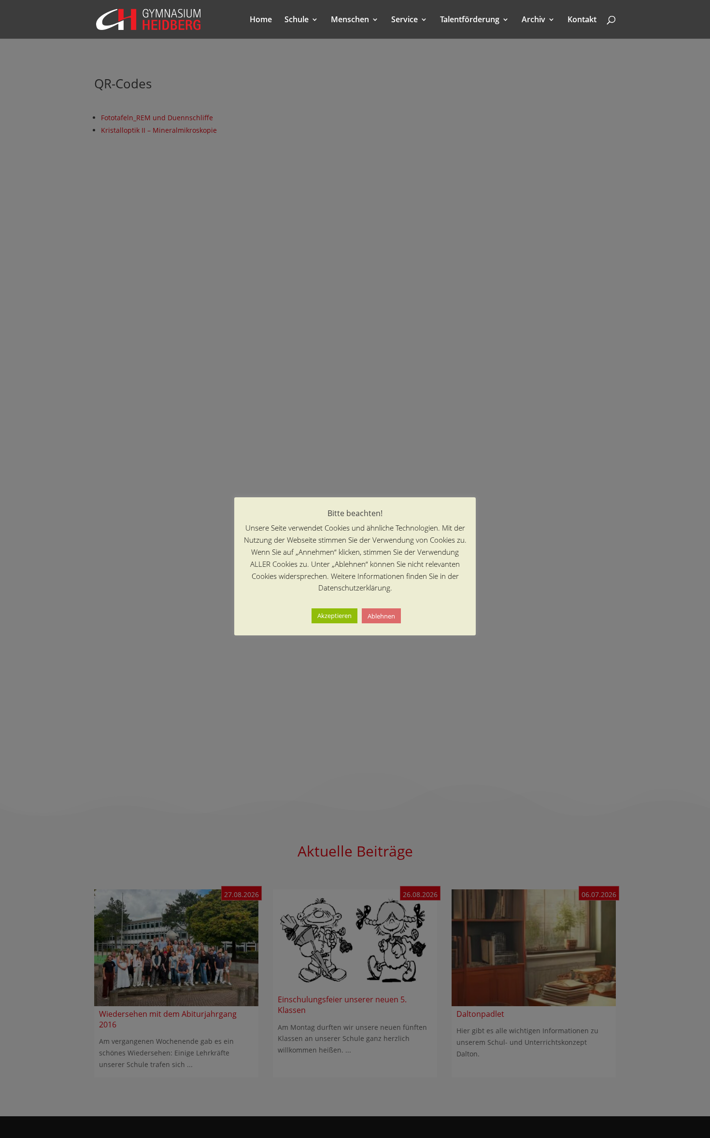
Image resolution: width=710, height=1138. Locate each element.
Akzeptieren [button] (334, 616)
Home (261, 20)
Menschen (350, 20)
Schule (296, 20)
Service (404, 20)
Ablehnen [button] (381, 616)
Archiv (533, 20)
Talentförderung (469, 20)
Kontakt (582, 20)
